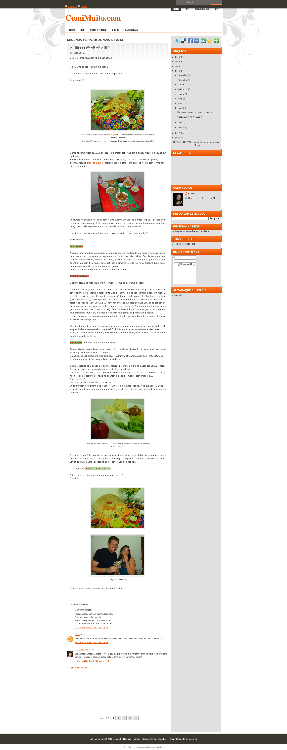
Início (72, 29)
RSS (187, 9)
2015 (178, 61)
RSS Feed (72, 6)
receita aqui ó (95, 162)
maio (180, 107)
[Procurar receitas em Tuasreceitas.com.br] (183, 243)
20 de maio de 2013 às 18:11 (91, 627)
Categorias (131, 29)
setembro (183, 89)
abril (180, 122)
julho (180, 98)
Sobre (115, 29)
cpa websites (157, 747)
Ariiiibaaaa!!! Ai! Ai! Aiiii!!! (90, 48)
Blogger (197, 145)
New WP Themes (131, 738)
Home (176, 9)
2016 (178, 56)
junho (181, 103)
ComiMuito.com (93, 17)
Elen (191, 193)
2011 (178, 137)
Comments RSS (201, 9)
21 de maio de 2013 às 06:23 (91, 642)
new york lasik (145, 747)
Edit (217, 9)
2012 (178, 132)
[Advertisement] (92, 691)
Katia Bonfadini (81, 649)
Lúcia (77, 634)
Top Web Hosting (131, 747)
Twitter (84, 6)
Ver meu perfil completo (203, 198)
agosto (181, 93)
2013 (178, 70)
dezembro (183, 75)
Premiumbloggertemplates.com (182, 738)
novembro (183, 79)
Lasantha (161, 738)
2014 (178, 66)
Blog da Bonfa (111, 134)
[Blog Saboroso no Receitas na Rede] (190, 231)
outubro (182, 84)
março (181, 127)
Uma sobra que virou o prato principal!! (195, 112)
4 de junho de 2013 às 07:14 (92, 660)
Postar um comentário (77, 667)
